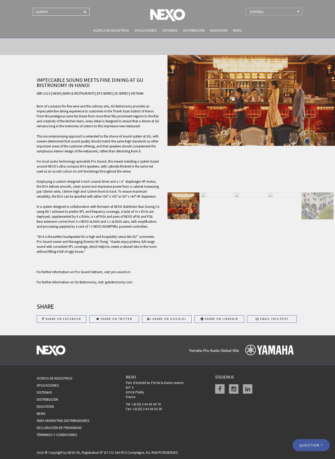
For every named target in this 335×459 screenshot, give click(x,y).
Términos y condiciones (57, 434)
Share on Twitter (115, 319)
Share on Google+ (168, 319)
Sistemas (170, 30)
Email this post (273, 319)
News (237, 30)
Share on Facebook (62, 319)
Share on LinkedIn (221, 319)
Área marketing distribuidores (63, 420)
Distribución (194, 30)
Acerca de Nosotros (111, 30)
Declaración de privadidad (59, 427)
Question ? (311, 445)
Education (218, 30)
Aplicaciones (146, 30)
